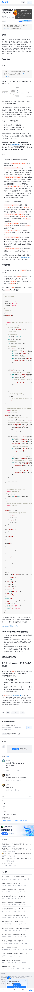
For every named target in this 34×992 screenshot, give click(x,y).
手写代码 (4, 811)
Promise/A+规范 (25, 257)
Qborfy (6, 28)
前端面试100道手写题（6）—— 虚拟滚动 (13, 889)
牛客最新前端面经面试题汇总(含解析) (11, 883)
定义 (4, 806)
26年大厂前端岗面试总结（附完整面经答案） (13, 877)
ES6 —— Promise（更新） (9, 966)
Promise (4, 804)
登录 (29, 2)
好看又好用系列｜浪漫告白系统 (25, 976)
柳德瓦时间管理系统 (20, 977)
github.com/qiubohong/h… (10, 626)
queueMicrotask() (16, 145)
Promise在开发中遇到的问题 (9, 815)
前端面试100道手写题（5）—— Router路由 (13, 902)
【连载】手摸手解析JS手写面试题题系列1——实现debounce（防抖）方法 (15, 954)
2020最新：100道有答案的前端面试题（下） (13, 934)
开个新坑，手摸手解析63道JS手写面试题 (12, 941)
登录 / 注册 (15, 749)
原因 (3, 800)
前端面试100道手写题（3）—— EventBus (13, 909)
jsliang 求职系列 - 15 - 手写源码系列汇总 (12, 960)
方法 (4, 809)
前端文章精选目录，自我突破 (9, 947)
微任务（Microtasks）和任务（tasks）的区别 (15, 820)
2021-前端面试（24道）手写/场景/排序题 (13, 921)
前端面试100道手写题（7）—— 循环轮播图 (13, 896)
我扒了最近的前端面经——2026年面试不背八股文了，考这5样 (16, 928)
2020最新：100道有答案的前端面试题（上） (13, 915)
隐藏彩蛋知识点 (6, 818)
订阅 (29, 727)
